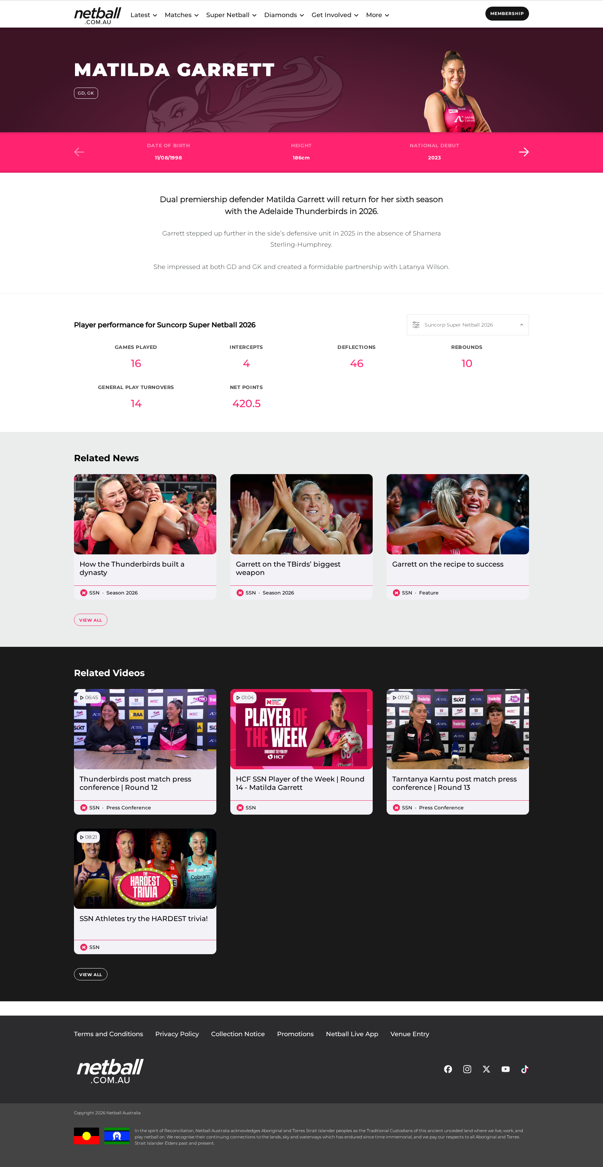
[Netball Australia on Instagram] (467, 1071)
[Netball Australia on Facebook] (448, 1071)
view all (90, 620)
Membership (507, 13)
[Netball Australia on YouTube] (505, 1071)
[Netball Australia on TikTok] (525, 1071)
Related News (106, 458)
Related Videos (109, 673)
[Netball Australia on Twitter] (486, 1071)
